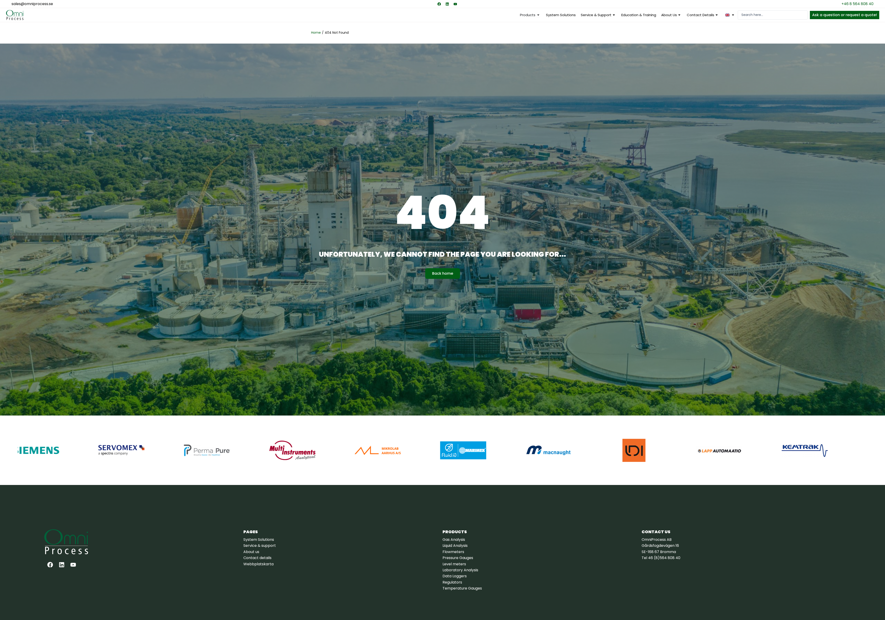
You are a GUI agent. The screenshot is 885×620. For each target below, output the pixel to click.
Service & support (596, 14)
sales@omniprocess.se (32, 3)
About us (669, 14)
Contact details (700, 14)
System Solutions (561, 14)
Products (454, 532)
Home (316, 32)
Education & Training (638, 14)
